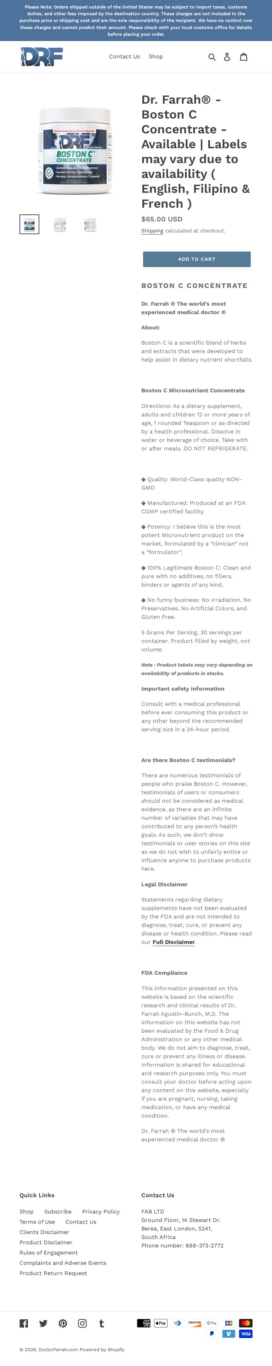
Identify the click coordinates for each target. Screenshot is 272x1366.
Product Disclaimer (46, 1242)
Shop (26, 1211)
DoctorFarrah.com (58, 1349)
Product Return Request (53, 1273)
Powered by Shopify (102, 1349)
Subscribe (58, 1211)
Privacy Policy (101, 1211)
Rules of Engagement (48, 1252)
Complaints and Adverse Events (62, 1263)
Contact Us (81, 1221)
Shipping (152, 230)
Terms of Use (37, 1221)
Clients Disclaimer (44, 1232)
